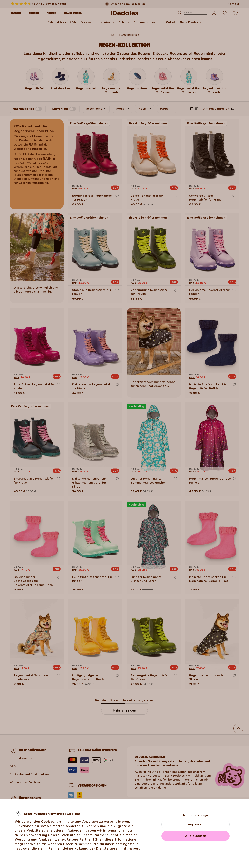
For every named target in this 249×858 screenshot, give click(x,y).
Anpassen (195, 824)
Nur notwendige (195, 815)
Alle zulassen (195, 836)
